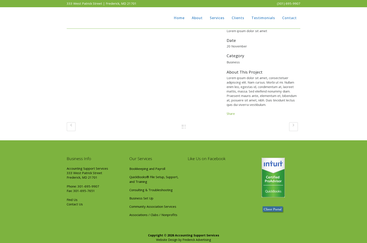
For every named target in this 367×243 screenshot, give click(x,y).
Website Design (167, 240)
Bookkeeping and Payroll (147, 168)
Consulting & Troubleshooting (151, 190)
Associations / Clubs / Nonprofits (153, 215)
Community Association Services (152, 206)
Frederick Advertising (196, 240)
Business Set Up (141, 198)
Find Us (72, 200)
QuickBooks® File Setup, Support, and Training (153, 179)
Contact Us (75, 204)
